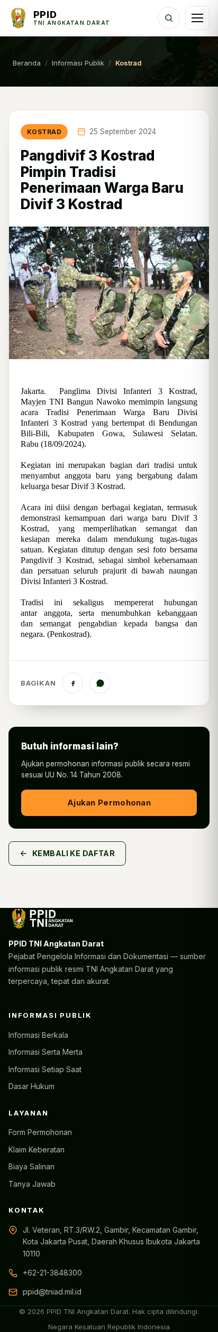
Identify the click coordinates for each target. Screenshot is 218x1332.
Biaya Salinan (31, 1166)
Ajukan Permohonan (109, 803)
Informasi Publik (78, 63)
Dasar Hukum (31, 1086)
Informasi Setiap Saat (44, 1069)
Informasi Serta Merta (45, 1051)
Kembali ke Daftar (73, 853)
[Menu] (197, 18)
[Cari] (169, 18)
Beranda (27, 63)
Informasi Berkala (38, 1034)
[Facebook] (72, 682)
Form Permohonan (40, 1132)
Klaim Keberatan (36, 1149)
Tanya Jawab (32, 1183)
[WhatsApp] (100, 682)
